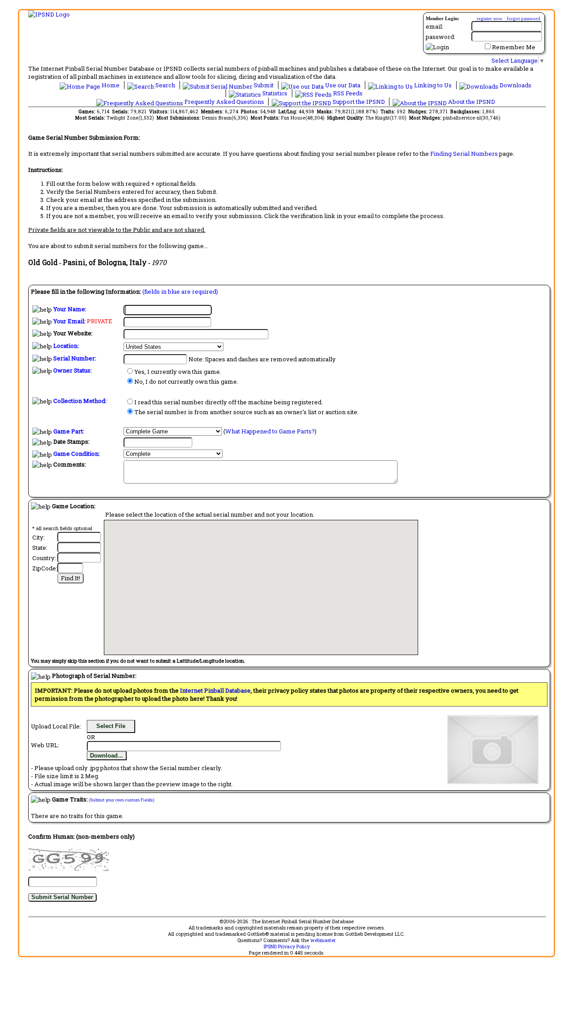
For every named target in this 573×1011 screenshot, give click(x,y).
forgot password (523, 18)
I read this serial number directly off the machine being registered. (228, 402)
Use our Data (343, 85)
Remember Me (513, 47)
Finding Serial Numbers (464, 154)
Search (165, 85)
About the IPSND (471, 102)
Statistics (275, 93)
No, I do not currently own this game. (186, 381)
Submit (263, 85)
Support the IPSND (358, 102)
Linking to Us (433, 85)
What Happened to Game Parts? (270, 431)
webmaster (323, 940)
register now (489, 18)
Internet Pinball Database (215, 690)
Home (110, 85)
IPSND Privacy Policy (287, 946)
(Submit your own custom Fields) (121, 800)
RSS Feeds (347, 93)
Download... (106, 755)
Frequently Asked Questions (224, 102)
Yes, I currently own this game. (177, 372)
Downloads (514, 85)
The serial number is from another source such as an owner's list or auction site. (246, 412)
